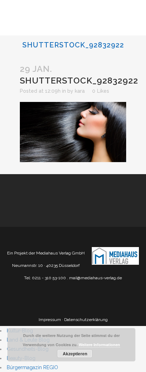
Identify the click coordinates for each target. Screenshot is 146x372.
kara (80, 91)
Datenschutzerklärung (86, 319)
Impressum (50, 319)
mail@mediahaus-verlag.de (95, 277)
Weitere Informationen (99, 344)
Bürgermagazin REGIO (32, 367)
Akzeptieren (75, 353)
